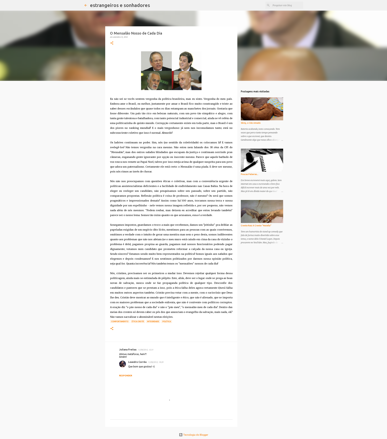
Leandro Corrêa (137, 362)
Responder (125, 375)
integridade (153, 321)
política (167, 321)
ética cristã (138, 321)
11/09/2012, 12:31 (145, 350)
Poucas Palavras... (249, 174)
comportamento (119, 321)
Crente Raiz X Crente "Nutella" (256, 225)
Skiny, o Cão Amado (251, 123)
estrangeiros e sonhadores (120, 5)
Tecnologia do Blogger (195, 434)
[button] (112, 43)
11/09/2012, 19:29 (155, 362)
